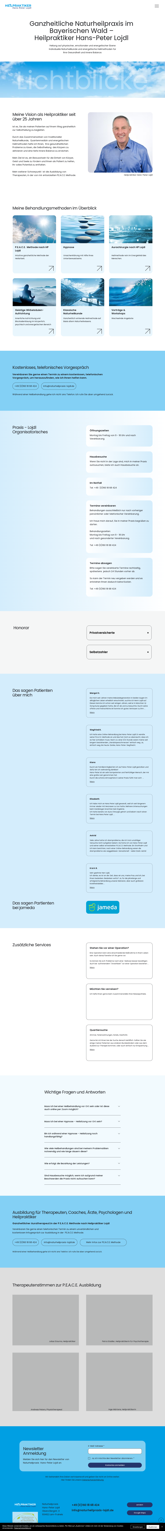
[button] (140, 1504)
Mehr (92, 712)
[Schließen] (162, 1527)
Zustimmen (153, 1527)
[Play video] (45, 1319)
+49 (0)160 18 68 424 (85, 1505)
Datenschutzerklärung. (93, 1479)
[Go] (161, 1520)
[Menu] (157, 6)
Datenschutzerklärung (22, 1528)
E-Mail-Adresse (96, 1446)
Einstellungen (138, 1527)
